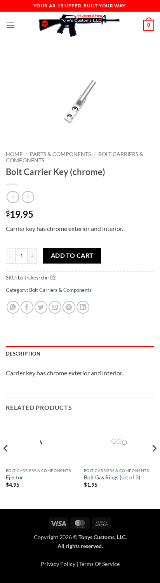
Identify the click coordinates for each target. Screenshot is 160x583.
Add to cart (72, 255)
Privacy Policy (58, 563)
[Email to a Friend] (55, 307)
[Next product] (13, 197)
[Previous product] (28, 197)
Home (14, 154)
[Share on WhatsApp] (13, 307)
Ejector (14, 477)
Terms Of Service (99, 563)
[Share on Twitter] (41, 307)
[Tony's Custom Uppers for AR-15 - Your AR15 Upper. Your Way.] (79, 25)
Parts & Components (60, 154)
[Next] (153, 463)
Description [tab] (23, 353)
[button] (10, 25)
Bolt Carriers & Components (60, 290)
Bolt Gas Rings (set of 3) (112, 477)
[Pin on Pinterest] (69, 307)
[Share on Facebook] (27, 307)
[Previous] (6, 463)
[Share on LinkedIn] (83, 307)
